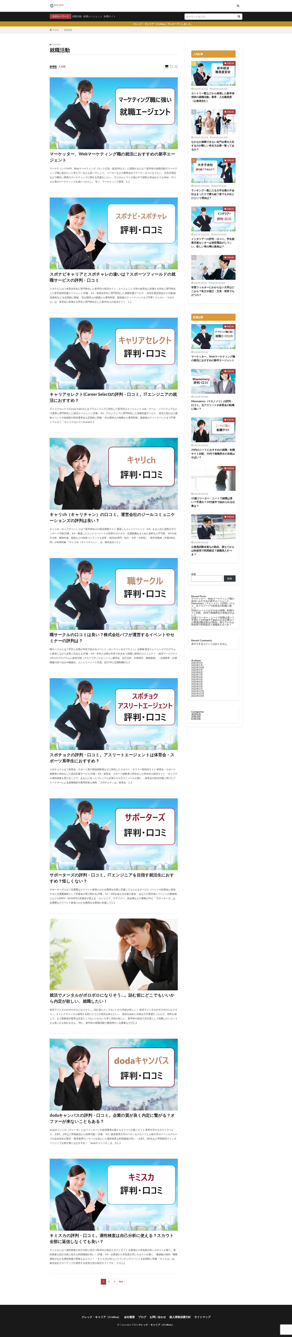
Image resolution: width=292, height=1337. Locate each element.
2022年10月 (197, 667)
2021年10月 (197, 695)
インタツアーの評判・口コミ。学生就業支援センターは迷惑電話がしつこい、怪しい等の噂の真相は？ (212, 242)
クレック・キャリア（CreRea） (101, 1316)
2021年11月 (197, 693)
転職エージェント (92, 16)
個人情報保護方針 (180, 1316)
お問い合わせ (158, 1316)
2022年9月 (197, 669)
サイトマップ (202, 1316)
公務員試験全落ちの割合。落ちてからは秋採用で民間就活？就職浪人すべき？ (212, 550)
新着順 (53, 66)
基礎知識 (230, 468)
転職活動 (230, 371)
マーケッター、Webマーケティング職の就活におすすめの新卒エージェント (112, 156)
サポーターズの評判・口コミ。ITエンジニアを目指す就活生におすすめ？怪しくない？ (112, 877)
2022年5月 (197, 679)
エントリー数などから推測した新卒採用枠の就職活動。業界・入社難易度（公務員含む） (212, 97)
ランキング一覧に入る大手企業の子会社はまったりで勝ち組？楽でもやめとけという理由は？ (212, 194)
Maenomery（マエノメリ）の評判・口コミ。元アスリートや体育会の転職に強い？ (212, 405)
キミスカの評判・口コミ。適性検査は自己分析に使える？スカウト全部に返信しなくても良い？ (112, 1238)
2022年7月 (197, 674)
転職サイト (110, 16)
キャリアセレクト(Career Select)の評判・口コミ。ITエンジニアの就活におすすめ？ (113, 397)
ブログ (142, 1316)
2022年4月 (197, 681)
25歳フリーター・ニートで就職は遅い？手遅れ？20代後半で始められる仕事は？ (213, 502)
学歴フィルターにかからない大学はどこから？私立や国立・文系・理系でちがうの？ (212, 291)
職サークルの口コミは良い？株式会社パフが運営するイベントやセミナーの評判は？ (112, 637)
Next (121, 1281)
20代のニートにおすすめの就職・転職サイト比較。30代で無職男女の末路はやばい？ (213, 453)
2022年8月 (197, 672)
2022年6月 (197, 676)
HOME (56, 30)
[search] (239, 16)
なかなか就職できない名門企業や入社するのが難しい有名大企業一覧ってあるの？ (212, 145)
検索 (193, 574)
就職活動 (77, 16)
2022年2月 (197, 686)
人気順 (62, 66)
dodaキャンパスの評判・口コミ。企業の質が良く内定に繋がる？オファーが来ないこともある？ (112, 1118)
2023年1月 (197, 665)
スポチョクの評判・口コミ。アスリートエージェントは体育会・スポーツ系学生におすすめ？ (112, 757)
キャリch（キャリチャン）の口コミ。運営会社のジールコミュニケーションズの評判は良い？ (112, 517)
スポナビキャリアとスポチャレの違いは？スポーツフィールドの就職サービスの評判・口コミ (113, 277)
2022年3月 (197, 684)
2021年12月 (197, 691)
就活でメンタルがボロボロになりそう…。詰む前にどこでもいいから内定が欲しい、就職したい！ (112, 998)
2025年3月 (197, 662)
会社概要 (129, 1316)
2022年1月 (197, 688)
